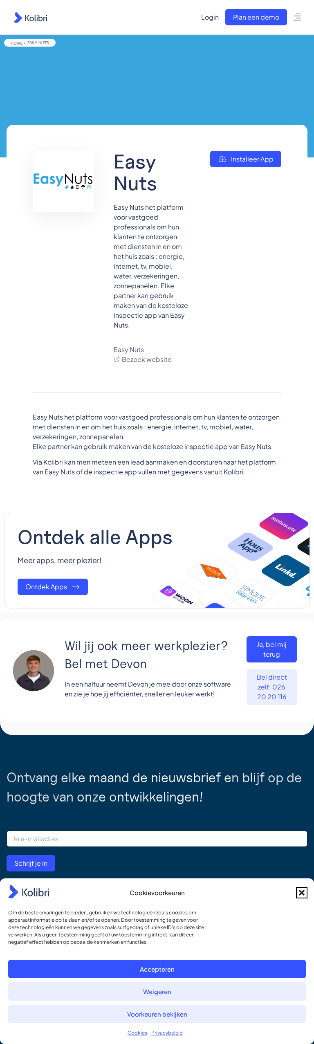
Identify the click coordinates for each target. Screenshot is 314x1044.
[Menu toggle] (297, 17)
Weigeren (157, 991)
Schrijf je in (30, 863)
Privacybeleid (167, 1033)
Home (16, 42)
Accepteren (157, 969)
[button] (302, 893)
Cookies (137, 1033)
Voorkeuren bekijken (157, 1014)
